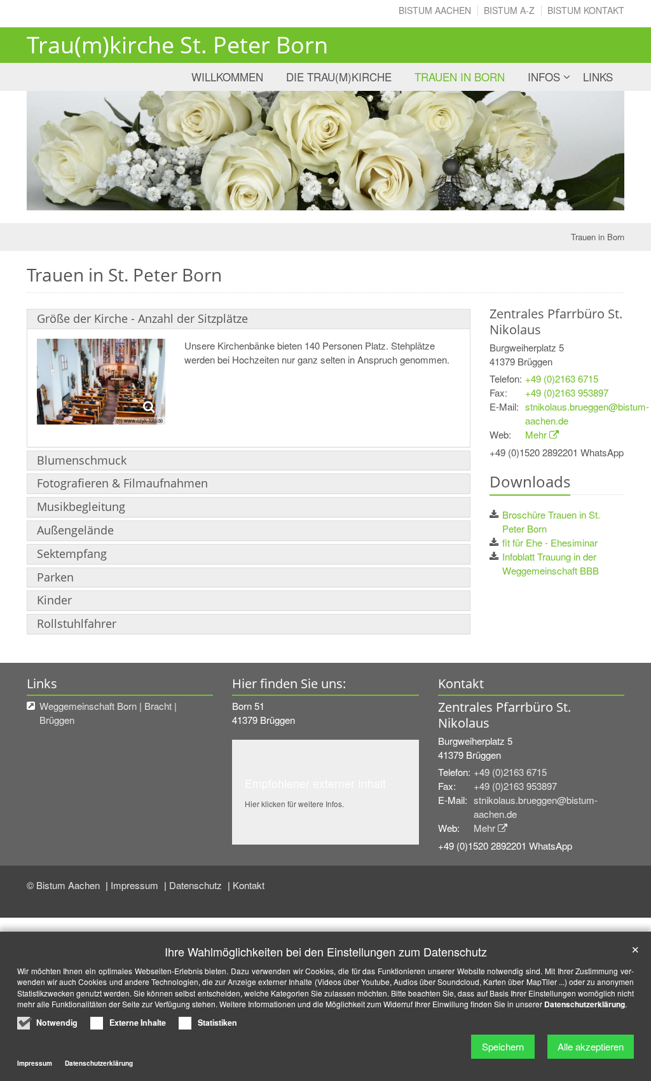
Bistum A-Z (509, 10)
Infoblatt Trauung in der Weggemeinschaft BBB (550, 563)
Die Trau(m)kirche (339, 77)
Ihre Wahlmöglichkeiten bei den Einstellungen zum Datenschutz (326, 951)
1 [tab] (316, 197)
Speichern (503, 1046)
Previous (58, 150)
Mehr (536, 434)
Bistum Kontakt (585, 10)
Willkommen (227, 77)
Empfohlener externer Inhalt (315, 783)
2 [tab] (335, 197)
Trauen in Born (460, 77)
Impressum (136, 885)
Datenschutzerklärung (584, 1004)
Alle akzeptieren (591, 1046)
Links (598, 77)
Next (592, 150)
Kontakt (248, 885)
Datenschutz (196, 885)
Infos (544, 77)
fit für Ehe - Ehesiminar (550, 542)
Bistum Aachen (435, 10)
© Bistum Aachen (64, 885)
